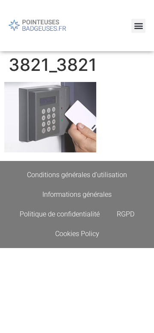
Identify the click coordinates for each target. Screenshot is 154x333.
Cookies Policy (77, 234)
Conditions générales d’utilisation (77, 175)
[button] (138, 26)
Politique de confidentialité (60, 214)
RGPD (125, 214)
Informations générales (77, 194)
